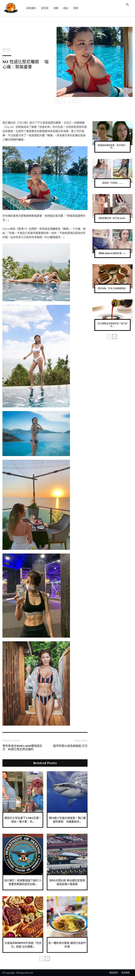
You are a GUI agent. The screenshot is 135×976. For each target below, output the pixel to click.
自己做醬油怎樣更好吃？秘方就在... (112, 324)
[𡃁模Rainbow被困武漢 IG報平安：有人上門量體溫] (112, 241)
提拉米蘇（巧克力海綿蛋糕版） (112, 288)
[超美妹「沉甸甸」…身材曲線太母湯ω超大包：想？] (112, 171)
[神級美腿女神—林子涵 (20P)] (112, 206)
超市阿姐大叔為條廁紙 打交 (71, 746)
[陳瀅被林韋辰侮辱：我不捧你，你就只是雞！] (112, 133)
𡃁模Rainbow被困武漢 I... (113, 253)
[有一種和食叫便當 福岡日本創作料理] (67, 916)
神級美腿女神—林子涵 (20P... (112, 218)
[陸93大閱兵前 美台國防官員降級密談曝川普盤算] (67, 854)
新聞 (6, 50)
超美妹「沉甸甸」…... (112, 183)
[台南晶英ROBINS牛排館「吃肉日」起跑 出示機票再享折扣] (22, 916)
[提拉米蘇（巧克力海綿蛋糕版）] (112, 276)
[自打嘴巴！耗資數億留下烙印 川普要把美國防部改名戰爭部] (22, 854)
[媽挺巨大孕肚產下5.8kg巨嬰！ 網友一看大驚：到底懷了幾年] (22, 791)
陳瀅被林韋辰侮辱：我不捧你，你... (112, 146)
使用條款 (125, 972)
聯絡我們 (113, 972)
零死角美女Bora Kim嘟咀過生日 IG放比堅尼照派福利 (22, 747)
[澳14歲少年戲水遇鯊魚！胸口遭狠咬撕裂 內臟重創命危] (67, 791)
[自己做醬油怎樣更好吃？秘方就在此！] (112, 311)
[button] (127, 5)
